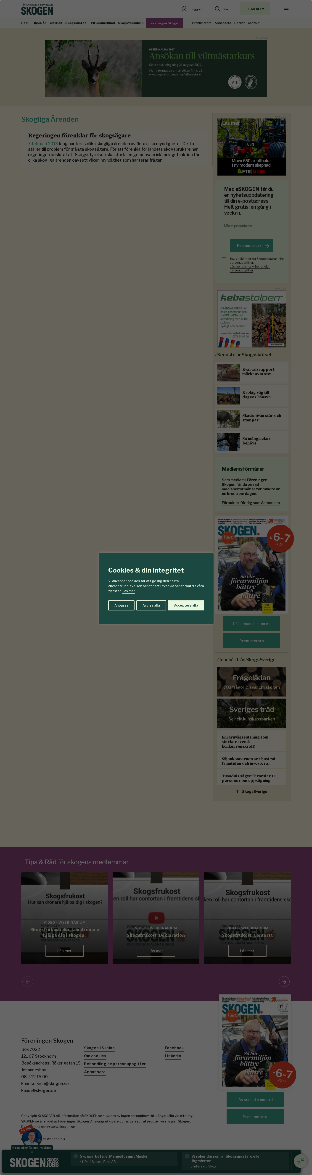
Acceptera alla (186, 605)
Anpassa (121, 605)
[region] (156, 587)
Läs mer (128, 591)
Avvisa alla (151, 605)
